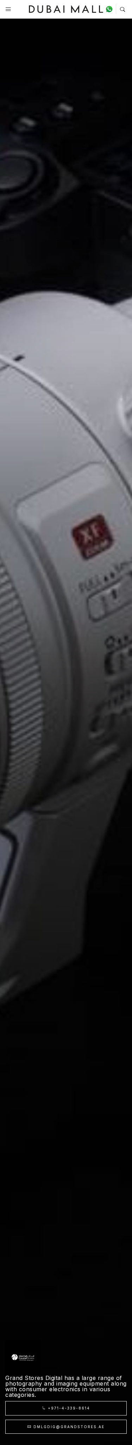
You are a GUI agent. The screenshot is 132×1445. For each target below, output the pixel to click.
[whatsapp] (110, 9)
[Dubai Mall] (66, 8)
